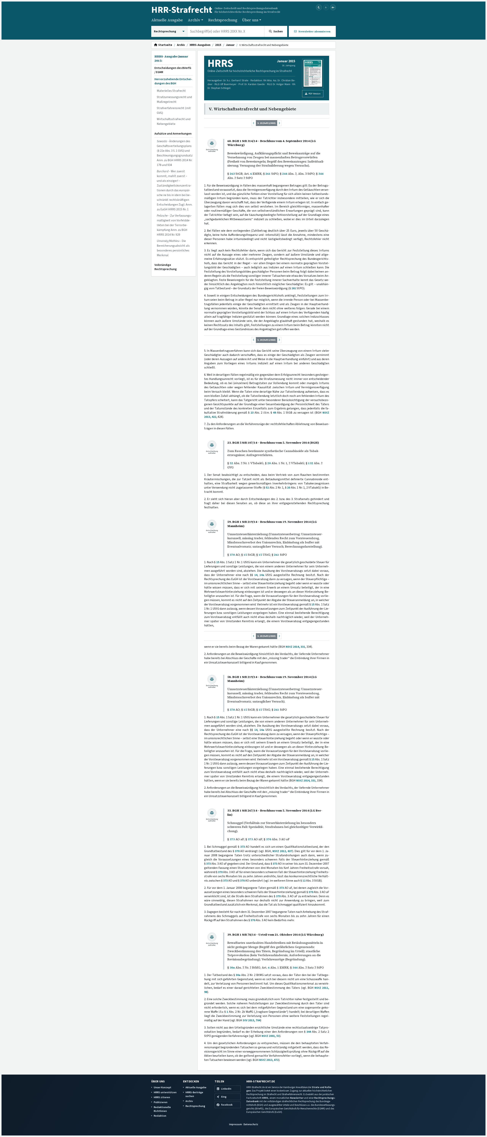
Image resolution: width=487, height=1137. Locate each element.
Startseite (164, 45)
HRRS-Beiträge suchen (194, 1094)
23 (252, 413)
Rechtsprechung (222, 20)
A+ (333, 7)
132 (310, 463)
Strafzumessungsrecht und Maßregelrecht (174, 99)
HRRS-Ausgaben (200, 45)
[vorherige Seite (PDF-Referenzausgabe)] (253, 123)
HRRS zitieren (162, 1097)
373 (232, 839)
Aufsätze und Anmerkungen (173, 134)
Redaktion (160, 1116)
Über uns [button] (250, 20)
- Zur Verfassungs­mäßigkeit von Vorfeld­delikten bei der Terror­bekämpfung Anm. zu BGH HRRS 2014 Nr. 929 (174, 225)
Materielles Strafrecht (171, 91)
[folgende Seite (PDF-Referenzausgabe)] (279, 123)
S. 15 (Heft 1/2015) (266, 636)
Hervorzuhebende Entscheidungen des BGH (173, 81)
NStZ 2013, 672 (269, 1060)
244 (284, 174)
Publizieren (160, 1102)
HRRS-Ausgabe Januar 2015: (171, 58)
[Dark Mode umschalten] (319, 7)
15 (245, 555)
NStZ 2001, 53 (270, 1036)
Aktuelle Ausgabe (167, 20)
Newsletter (296, 1098)
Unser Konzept (162, 1087)
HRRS (265, 1098)
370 (232, 555)
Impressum (235, 1124)
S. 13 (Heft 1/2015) (266, 123)
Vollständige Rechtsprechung (165, 267)
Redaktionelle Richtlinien (162, 1109)
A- (326, 7)
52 (231, 463)
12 (304, 881)
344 (320, 174)
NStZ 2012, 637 (282, 851)
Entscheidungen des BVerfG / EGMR (172, 70)
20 (269, 463)
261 (268, 174)
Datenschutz (251, 1124)
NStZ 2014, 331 (295, 647)
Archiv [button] (194, 20)
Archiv (181, 45)
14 (255, 575)
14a (261, 575)
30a (232, 968)
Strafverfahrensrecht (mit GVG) (174, 110)
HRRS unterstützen (165, 1092)
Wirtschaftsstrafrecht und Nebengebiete (173, 121)
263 (232, 174)
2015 (218, 45)
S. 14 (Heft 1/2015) (266, 340)
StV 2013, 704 (251, 1020)
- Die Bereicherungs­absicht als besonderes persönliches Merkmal (173, 248)
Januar (230, 45)
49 (274, 413)
